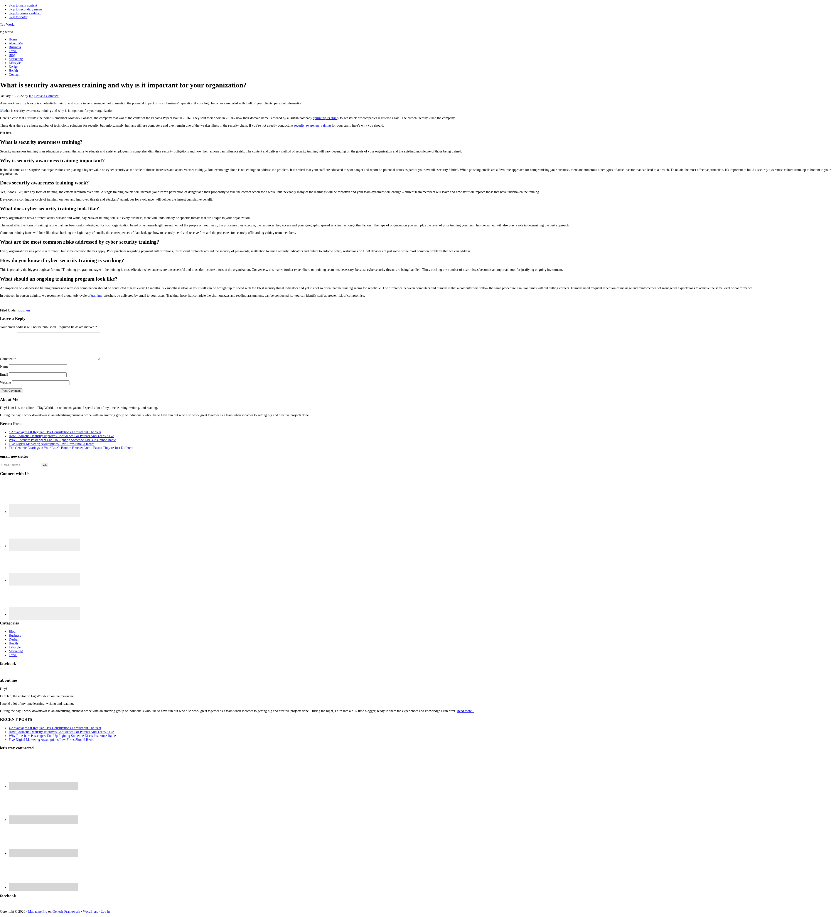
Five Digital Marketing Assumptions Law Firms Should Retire (51, 444)
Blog (12, 631)
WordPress (90, 911)
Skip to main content (23, 5)
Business (24, 310)
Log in (105, 911)
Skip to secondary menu (25, 9)
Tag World (7, 24)
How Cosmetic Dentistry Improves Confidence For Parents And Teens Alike (61, 436)
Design (14, 639)
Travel (13, 655)
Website (5, 382)
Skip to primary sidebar (25, 13)
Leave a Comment (46, 96)
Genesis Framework (66, 911)
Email (4, 374)
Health (13, 643)
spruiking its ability (326, 118)
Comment (8, 359)
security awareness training (312, 125)
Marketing (16, 651)
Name (4, 366)
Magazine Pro (37, 911)
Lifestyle (15, 647)
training (96, 295)
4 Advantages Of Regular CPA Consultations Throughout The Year (55, 432)
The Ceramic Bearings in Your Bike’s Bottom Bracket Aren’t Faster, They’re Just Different (71, 448)
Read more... (465, 711)
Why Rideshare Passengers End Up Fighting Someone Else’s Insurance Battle (62, 440)
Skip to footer (18, 17)
